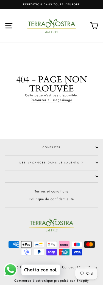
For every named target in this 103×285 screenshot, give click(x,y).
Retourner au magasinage (51, 100)
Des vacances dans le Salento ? (51, 162)
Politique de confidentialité (51, 199)
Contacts (51, 147)
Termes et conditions (51, 191)
